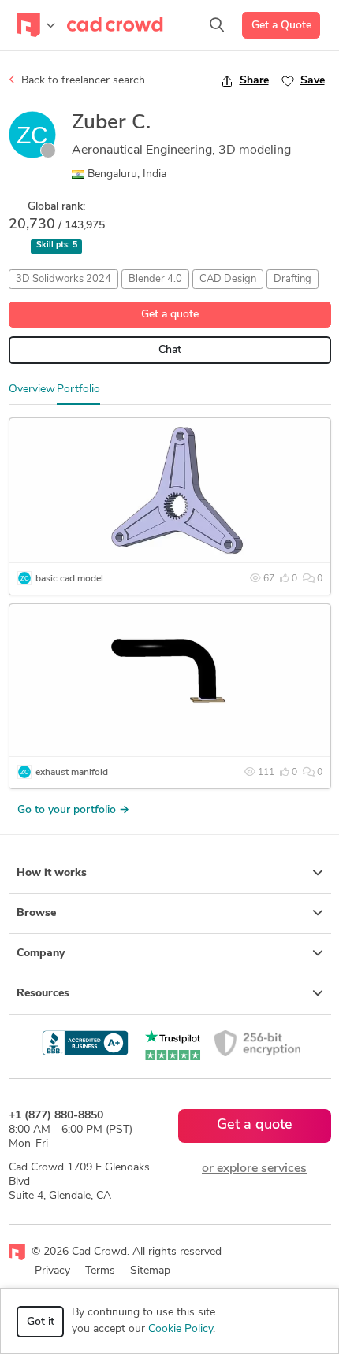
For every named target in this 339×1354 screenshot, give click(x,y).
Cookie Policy (180, 1329)
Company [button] (41, 953)
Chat (169, 350)
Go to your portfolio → (73, 810)
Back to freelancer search (81, 81)
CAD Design (227, 279)
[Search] (217, 25)
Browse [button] (36, 913)
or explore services (254, 1169)
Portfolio (78, 389)
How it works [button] (52, 873)
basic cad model (69, 579)
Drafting (292, 279)
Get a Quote (281, 26)
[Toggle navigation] (36, 25)
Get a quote (170, 315)
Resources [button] (43, 994)
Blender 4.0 (155, 279)
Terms (100, 1271)
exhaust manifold (71, 772)
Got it (40, 1322)
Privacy (52, 1271)
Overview (32, 389)
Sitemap (150, 1271)
